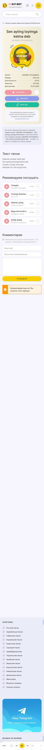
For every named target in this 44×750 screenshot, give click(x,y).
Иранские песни (13, 663)
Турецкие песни (13, 648)
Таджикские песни (14, 655)
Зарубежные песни (14, 632)
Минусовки (11, 679)
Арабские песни (13, 659)
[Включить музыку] (22, 745)
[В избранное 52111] (25, 68)
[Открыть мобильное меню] (38, 5)
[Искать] (37, 14)
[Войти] (32, 5)
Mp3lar (24, 105)
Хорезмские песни (14, 640)
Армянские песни (13, 675)
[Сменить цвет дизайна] (27, 5)
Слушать (20, 92)
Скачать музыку (13, 687)
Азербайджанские (14, 651)
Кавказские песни (14, 671)
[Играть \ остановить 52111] (6, 186)
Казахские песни (13, 644)
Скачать (24, 98)
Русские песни (12, 628)
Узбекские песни (13, 636)
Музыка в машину (14, 683)
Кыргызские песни (14, 667)
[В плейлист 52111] (36, 92)
